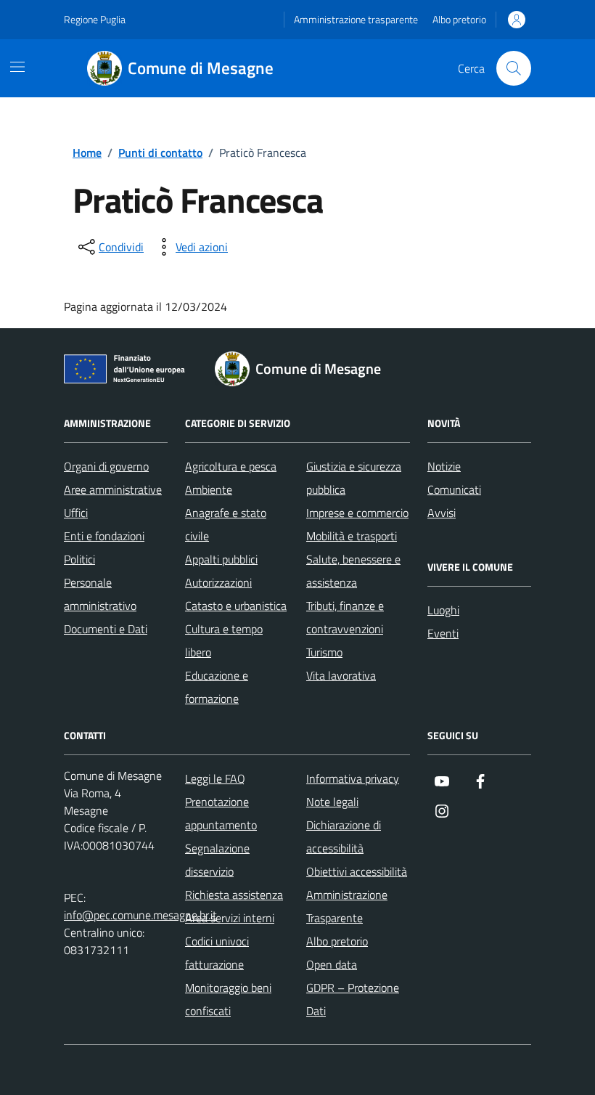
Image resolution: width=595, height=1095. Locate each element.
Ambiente (208, 489)
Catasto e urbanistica (236, 605)
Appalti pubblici (221, 559)
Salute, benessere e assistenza (353, 570)
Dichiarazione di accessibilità (343, 836)
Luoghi (443, 610)
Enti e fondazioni (104, 536)
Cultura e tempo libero (224, 640)
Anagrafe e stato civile (225, 524)
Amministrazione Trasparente (346, 906)
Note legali (332, 801)
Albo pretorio (459, 19)
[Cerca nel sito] (513, 68)
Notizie (444, 466)
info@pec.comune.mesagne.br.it (140, 915)
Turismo (324, 652)
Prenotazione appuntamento (221, 813)
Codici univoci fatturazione (217, 952)
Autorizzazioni (218, 582)
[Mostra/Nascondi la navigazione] (17, 67)
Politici (79, 559)
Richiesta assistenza (234, 894)
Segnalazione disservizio (217, 859)
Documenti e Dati (105, 629)
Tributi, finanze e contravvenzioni (345, 617)
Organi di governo (106, 466)
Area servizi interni (229, 918)
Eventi (443, 633)
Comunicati (454, 489)
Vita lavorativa (341, 675)
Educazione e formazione (216, 687)
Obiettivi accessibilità (356, 871)
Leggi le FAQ (215, 778)
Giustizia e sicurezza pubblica (353, 477)
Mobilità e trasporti (351, 536)
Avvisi (441, 512)
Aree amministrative (113, 489)
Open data (331, 964)
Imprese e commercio (357, 512)
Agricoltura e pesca (230, 466)
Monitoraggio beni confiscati (228, 999)
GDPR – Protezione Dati (352, 999)
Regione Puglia (95, 19)
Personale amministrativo (100, 594)
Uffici (76, 512)
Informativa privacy (352, 778)
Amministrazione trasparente (356, 19)
